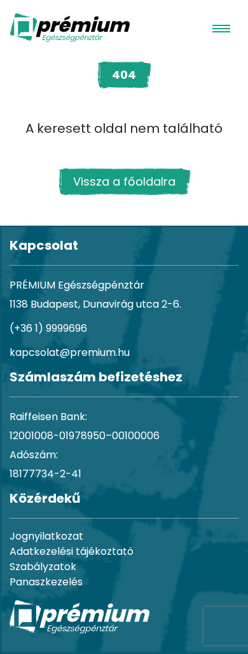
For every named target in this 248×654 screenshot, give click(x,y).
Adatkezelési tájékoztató (72, 551)
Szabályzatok (43, 566)
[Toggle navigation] (221, 28)
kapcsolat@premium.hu (70, 352)
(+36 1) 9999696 (48, 328)
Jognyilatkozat (46, 536)
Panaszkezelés (46, 582)
